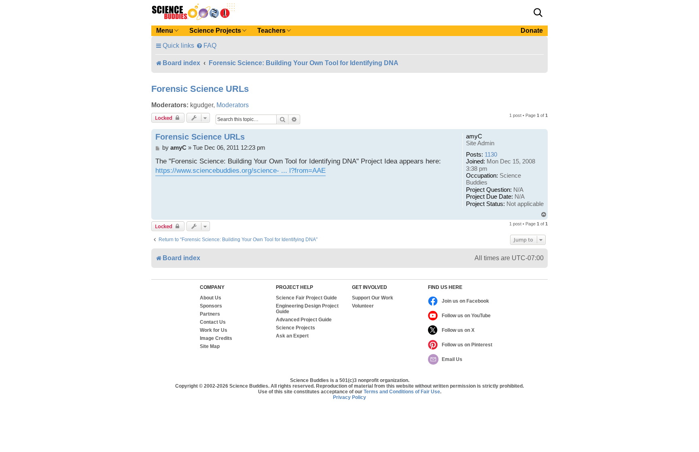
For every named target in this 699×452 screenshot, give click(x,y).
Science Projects (295, 328)
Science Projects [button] (215, 30)
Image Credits (216, 338)
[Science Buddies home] (193, 12)
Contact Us (213, 322)
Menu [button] (164, 30)
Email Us (452, 359)
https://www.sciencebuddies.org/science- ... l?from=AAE (240, 170)
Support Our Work (372, 298)
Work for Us (213, 330)
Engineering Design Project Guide (307, 308)
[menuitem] (206, 45)
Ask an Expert (292, 336)
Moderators (232, 105)
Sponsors (211, 306)
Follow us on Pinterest (467, 345)
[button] (538, 12)
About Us (210, 298)
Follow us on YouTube (466, 315)
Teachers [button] (271, 30)
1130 (491, 154)
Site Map (210, 346)
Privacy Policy (349, 397)
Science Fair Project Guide (306, 298)
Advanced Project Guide (304, 320)
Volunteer (363, 306)
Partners (210, 314)
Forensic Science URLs (200, 89)
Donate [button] (532, 30)
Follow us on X (458, 330)
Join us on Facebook (465, 301)
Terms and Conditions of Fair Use (402, 392)
